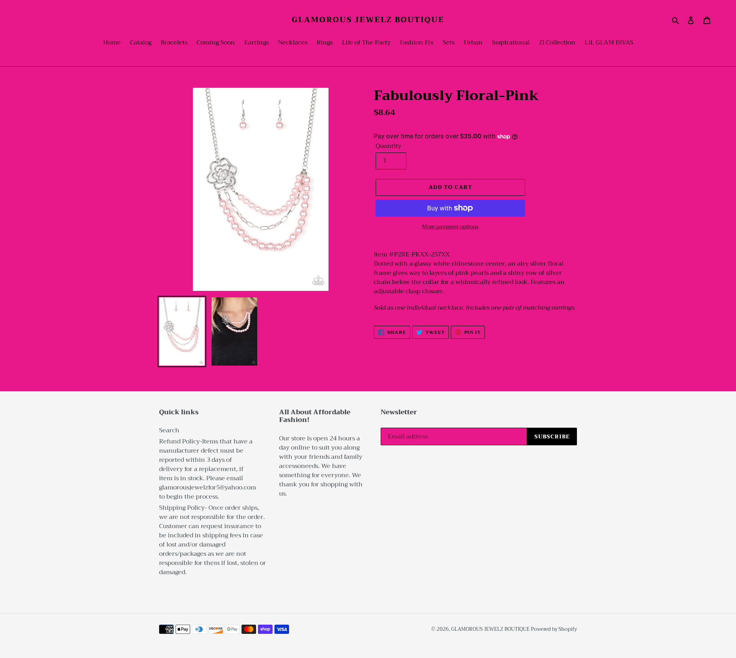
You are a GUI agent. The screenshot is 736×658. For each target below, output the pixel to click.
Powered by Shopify (554, 629)
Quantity (388, 146)
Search (169, 430)
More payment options (450, 227)
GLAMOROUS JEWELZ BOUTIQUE (368, 20)
